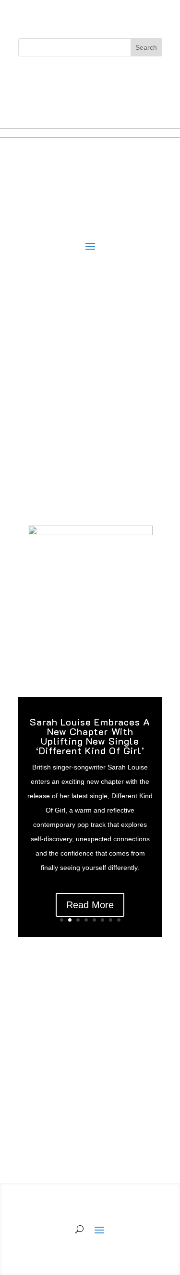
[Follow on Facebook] (61, 78)
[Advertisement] (90, 407)
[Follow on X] (80, 78)
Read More (90, 905)
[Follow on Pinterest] (119, 78)
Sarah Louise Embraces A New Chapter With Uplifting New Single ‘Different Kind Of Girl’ (90, 736)
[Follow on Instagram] (100, 78)
